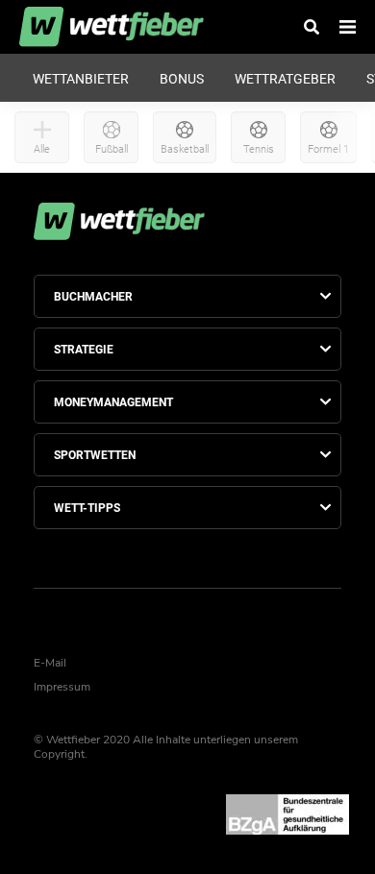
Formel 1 (328, 149)
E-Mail (50, 662)
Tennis (258, 149)
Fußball (111, 149)
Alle (42, 149)
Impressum (62, 686)
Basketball (185, 149)
